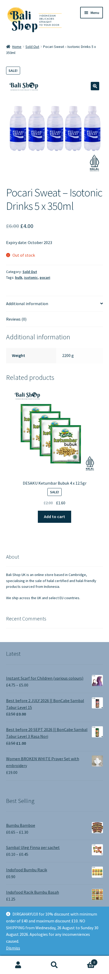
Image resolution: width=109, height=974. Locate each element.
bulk (18, 277)
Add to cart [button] (54, 516)
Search (54, 965)
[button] (95, 86)
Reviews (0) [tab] (16, 319)
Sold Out (32, 46)
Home (16, 46)
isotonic (31, 277)
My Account (18, 965)
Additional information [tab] (27, 303)
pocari (45, 277)
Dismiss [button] (13, 948)
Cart (84, 960)
